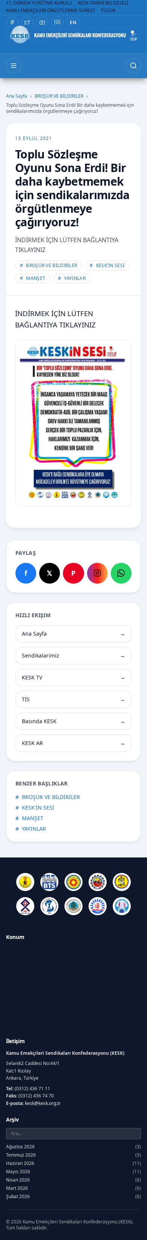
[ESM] (98, 882)
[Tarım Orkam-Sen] (73, 906)
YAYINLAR (72, 278)
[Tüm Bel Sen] (98, 906)
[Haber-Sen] (122, 882)
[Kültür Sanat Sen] (25, 906)
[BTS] (49, 882)
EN (73, 22)
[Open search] (133, 65)
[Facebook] (12, 23)
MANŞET (32, 278)
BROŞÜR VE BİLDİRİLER (59, 96)
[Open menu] (13, 65)
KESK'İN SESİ (107, 265)
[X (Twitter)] (27, 23)
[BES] (25, 882)
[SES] (49, 906)
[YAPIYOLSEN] (122, 906)
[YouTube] (42, 23)
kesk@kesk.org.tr (43, 1103)
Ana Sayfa (16, 96)
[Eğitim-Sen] (73, 882)
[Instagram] (57, 23)
